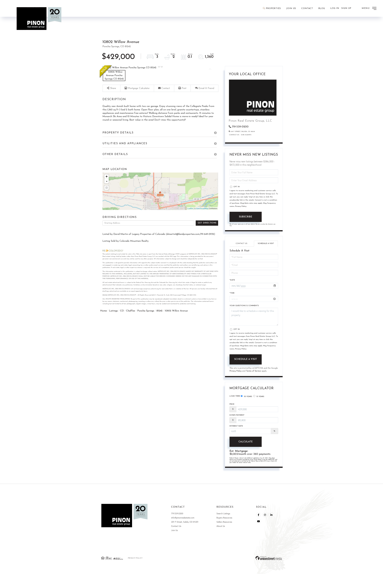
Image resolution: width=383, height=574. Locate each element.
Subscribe (245, 217)
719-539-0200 (240, 126)
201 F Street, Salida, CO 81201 (184, 521)
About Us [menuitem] (220, 526)
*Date (232, 280)
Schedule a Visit (266, 243)
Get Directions (207, 223)
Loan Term (235, 396)
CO (122, 311)
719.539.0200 (177, 513)
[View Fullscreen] (106, 187)
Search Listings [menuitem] (223, 513)
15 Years (260, 396)
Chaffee (130, 311)
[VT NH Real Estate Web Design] (268, 558)
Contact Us (234, 135)
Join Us (174, 530)
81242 (159, 311)
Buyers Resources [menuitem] (224, 517)
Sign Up (346, 8)
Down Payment (237, 415)
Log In (334, 8)
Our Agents (246, 135)
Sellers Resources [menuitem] (224, 521)
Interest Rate (236, 426)
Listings (113, 311)
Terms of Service (253, 371)
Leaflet (190, 209)
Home (103, 311)
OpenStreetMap (202, 209)
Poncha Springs (145, 311)
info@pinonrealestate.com (182, 517)
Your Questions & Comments (244, 306)
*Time (232, 293)
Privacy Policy (240, 206)
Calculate (245, 442)
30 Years (247, 396)
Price (232, 404)
